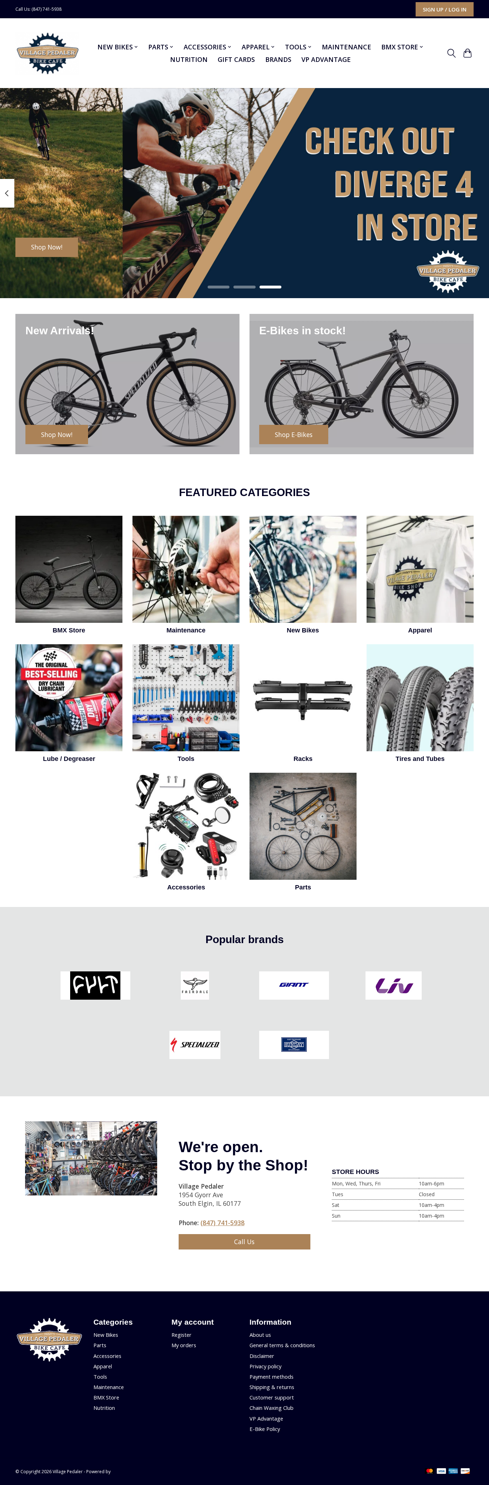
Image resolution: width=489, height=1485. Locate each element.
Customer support (272, 1397)
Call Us (244, 1241)
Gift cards (236, 59)
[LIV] (393, 986)
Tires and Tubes (420, 758)
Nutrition (189, 59)
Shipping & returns (272, 1387)
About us (260, 1334)
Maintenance (346, 47)
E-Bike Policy (265, 1428)
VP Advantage (326, 59)
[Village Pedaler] (47, 53)
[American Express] (453, 1471)
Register (181, 1334)
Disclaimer (262, 1355)
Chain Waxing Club (272, 1407)
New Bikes (303, 630)
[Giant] (294, 986)
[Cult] (95, 986)
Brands (278, 59)
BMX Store (69, 630)
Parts (303, 887)
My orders (183, 1345)
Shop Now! (46, 247)
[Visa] (441, 1471)
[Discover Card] (465, 1471)
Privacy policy (265, 1366)
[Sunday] (294, 1046)
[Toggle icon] (451, 53)
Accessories (186, 887)
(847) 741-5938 (222, 1222)
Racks (303, 758)
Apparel (420, 630)
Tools (186, 758)
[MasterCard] (429, 1471)
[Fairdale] (194, 986)
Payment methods (272, 1376)
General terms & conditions (282, 1345)
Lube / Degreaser (69, 758)
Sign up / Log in (444, 9)
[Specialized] (194, 1046)
